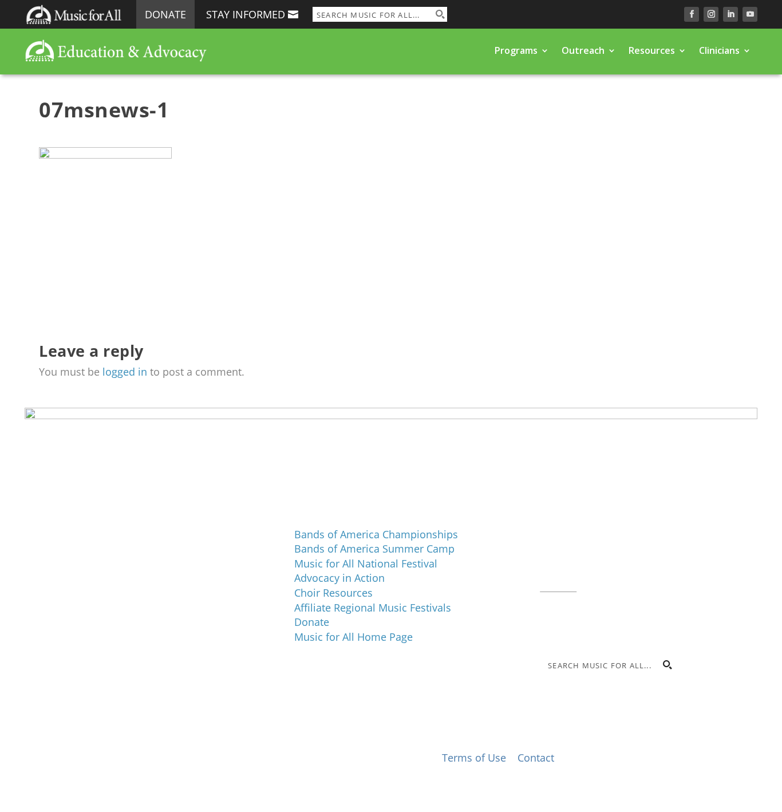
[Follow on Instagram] (711, 14)
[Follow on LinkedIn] (730, 14)
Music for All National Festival (365, 563)
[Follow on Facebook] (691, 14)
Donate (165, 14)
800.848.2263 (617, 571)
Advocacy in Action (339, 578)
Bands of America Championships (376, 534)
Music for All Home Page (353, 637)
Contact (558, 586)
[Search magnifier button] (439, 14)
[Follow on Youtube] (749, 14)
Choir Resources (333, 593)
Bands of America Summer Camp (374, 548)
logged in (124, 372)
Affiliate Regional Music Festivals (372, 607)
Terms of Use (474, 757)
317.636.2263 (636, 556)
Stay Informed (245, 14)
